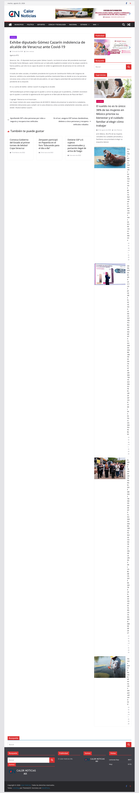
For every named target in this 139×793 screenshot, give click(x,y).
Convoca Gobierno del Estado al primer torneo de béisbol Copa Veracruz (20, 144)
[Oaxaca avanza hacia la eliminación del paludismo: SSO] (109, 691)
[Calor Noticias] (10, 24)
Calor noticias (30, 51)
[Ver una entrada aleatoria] (128, 24)
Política (30, 25)
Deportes (41, 25)
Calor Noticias (118, 130)
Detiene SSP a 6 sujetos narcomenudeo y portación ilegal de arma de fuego (77, 145)
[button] (88, 24)
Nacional (73, 25)
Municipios (19, 25)
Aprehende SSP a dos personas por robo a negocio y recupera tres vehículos (27, 120)
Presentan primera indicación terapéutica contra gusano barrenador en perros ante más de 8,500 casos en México (128, 194)
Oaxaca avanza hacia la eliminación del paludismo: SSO (128, 681)
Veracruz (13, 37)
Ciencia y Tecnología (57, 25)
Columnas (100, 101)
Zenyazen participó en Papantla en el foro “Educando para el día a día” (49, 144)
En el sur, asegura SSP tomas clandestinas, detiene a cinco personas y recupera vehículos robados (71, 121)
